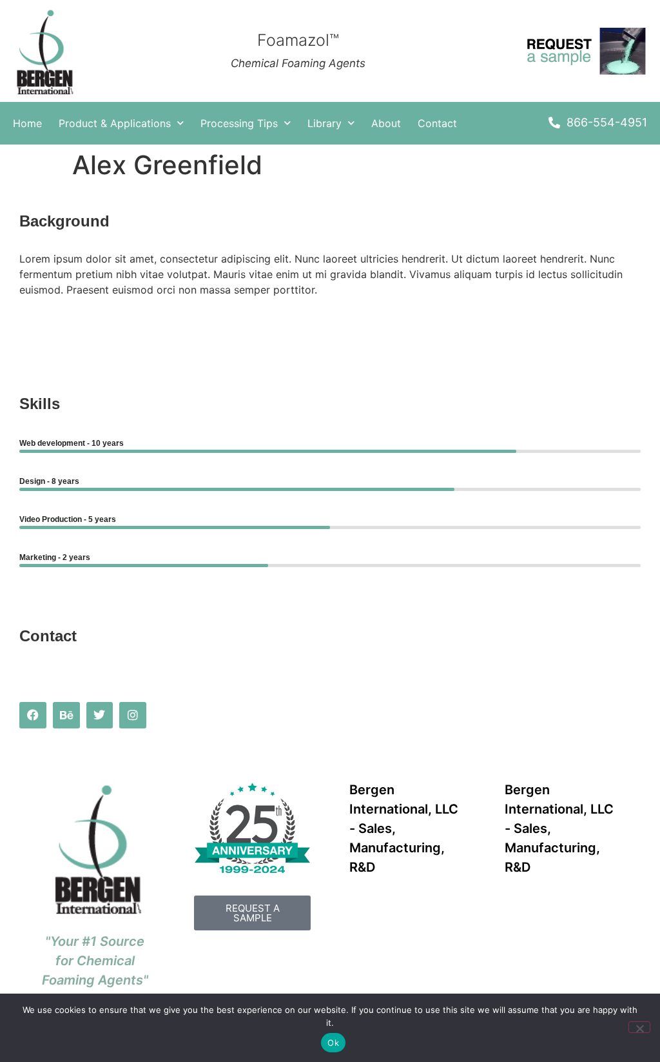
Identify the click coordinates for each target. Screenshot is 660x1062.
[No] (639, 1027)
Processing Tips (239, 123)
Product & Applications (115, 123)
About (386, 123)
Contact (437, 123)
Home (27, 123)
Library (324, 123)
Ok (333, 1042)
